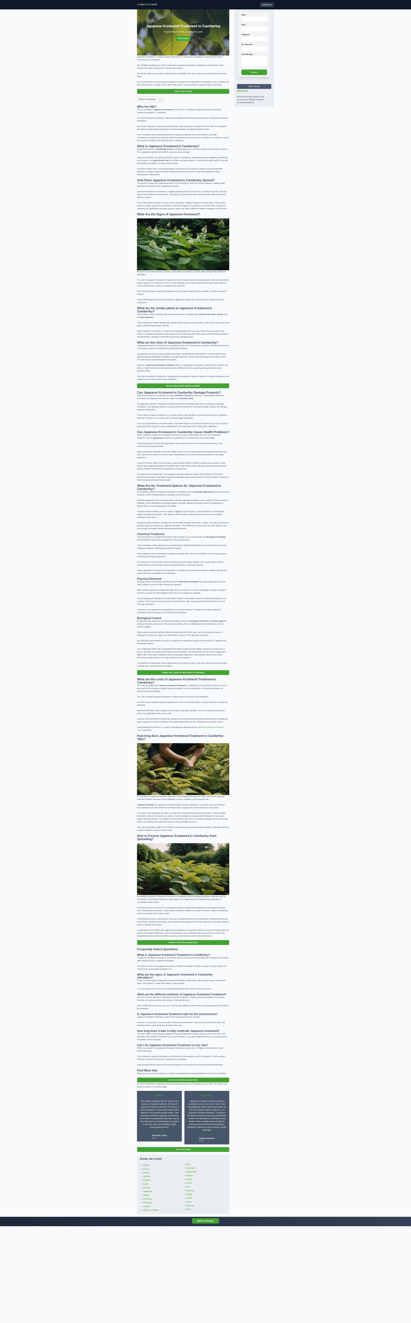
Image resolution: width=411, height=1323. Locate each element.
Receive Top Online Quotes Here (183, 942)
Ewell (188, 1187)
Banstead (190, 1190)
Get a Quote (183, 38)
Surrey (146, 1169)
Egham (146, 1184)
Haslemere (190, 1168)
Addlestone (147, 1191)
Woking (146, 1173)
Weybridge (147, 1203)
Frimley (146, 1165)
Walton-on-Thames (151, 1210)
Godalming (147, 1199)
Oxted (188, 1209)
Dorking (189, 1179)
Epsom (189, 1183)
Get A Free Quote (183, 1149)
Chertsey (147, 1188)
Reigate (189, 1194)
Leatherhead (191, 1172)
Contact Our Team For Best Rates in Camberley (183, 672)
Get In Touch (254, 86)
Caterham (190, 1205)
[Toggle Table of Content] (159, 99)
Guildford (147, 1180)
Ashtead (189, 1175)
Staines (146, 1195)
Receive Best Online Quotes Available (183, 386)
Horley (188, 1202)
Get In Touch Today (183, 91)
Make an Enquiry (205, 1221)
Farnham (147, 1176)
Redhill (189, 1198)
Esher (188, 1164)
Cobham (146, 1206)
